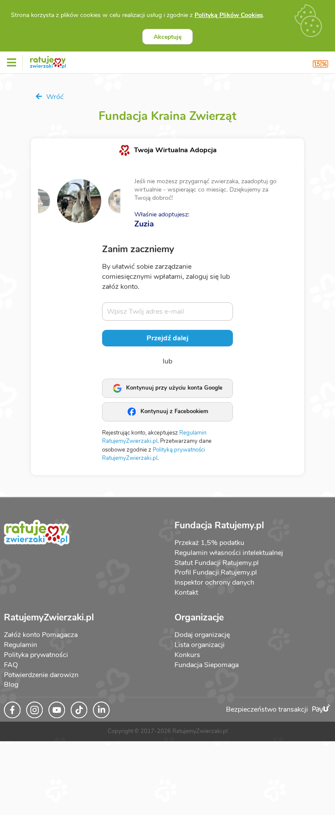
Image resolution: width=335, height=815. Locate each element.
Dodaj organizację (202, 635)
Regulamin (20, 645)
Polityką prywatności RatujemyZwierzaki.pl (153, 454)
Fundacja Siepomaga (206, 665)
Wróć (54, 97)
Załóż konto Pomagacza (41, 635)
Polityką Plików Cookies (229, 15)
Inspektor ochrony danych (214, 582)
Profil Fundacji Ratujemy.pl (215, 572)
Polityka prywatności (36, 655)
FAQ (11, 665)
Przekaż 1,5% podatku (209, 543)
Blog (11, 684)
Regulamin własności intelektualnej (228, 553)
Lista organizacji (199, 645)
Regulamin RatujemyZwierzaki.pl (154, 437)
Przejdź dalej (167, 338)
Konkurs (187, 655)
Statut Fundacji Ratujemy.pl (216, 563)
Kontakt (186, 592)
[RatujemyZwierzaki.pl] (48, 60)
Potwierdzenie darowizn (41, 675)
